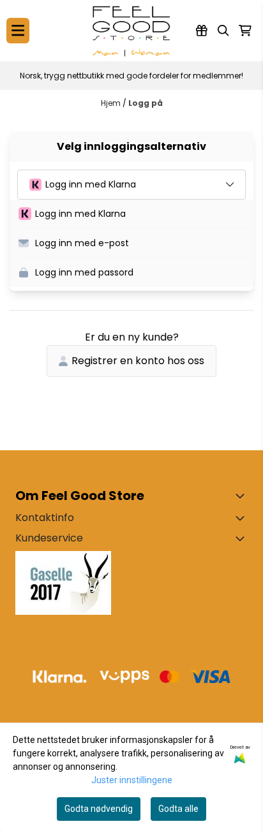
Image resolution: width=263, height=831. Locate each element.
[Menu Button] (17, 30)
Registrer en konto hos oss (137, 360)
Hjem (112, 103)
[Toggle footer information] (242, 495)
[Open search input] (223, 30)
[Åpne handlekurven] (245, 30)
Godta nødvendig (98, 809)
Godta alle (178, 809)
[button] (136, 214)
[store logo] (131, 30)
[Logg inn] (202, 30)
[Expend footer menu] (242, 538)
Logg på (145, 103)
